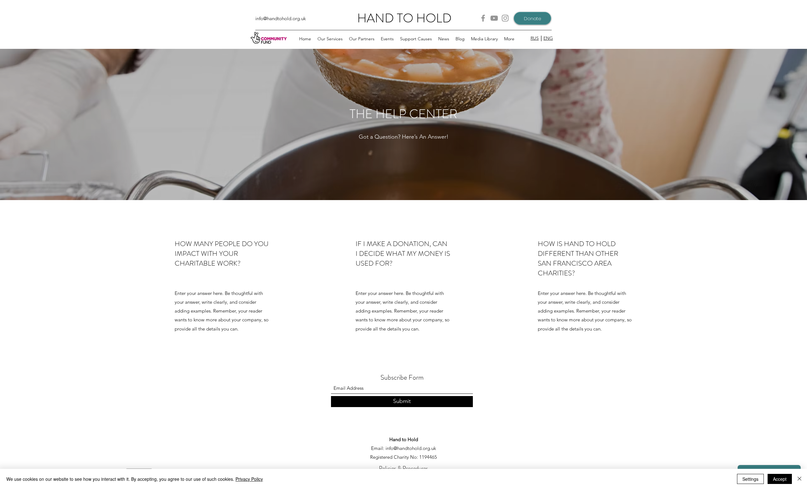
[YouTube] (494, 18)
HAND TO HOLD (404, 18)
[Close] (799, 479)
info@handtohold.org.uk (280, 18)
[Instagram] (505, 18)
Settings (750, 479)
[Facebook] (483, 18)
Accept (780, 479)
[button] (362, 38)
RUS (535, 38)
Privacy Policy (249, 479)
